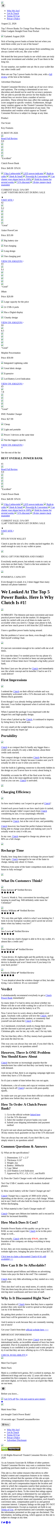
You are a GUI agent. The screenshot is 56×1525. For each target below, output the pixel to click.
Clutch (35, 668)
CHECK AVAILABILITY (13, 1355)
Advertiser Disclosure (17, 1440)
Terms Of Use (13, 16)
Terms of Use (7, 1509)
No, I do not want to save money (31, 1399)
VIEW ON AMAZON (12, 261)
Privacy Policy (13, 18)
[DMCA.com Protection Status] (11, 1450)
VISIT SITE (7, 200)
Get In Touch (13, 13)
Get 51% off (9, 1399)
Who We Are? (13, 10)
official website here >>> (37, 1329)
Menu (6, 1425)
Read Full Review (9, 138)
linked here (35, 1114)
